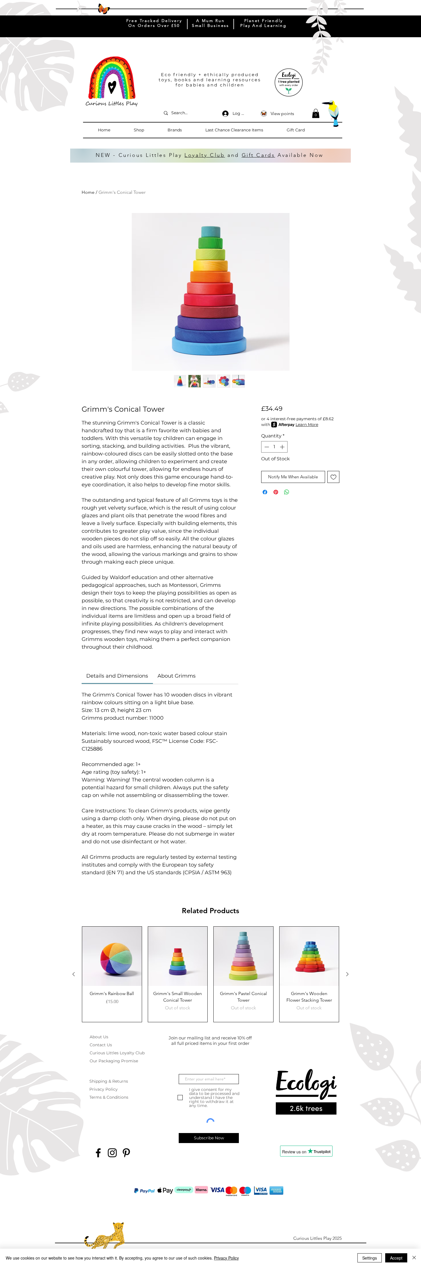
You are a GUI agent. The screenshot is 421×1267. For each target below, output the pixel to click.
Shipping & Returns (108, 1081)
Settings (369, 1258)
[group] (210, 974)
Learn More (307, 424)
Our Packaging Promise (114, 1060)
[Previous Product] (73, 974)
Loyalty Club (204, 155)
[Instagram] (112, 1153)
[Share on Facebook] (264, 492)
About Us (99, 1036)
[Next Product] (347, 974)
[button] (148, 130)
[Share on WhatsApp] (286, 492)
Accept (396, 1258)
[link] (117, 676)
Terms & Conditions (108, 1097)
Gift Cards (258, 155)
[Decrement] (266, 446)
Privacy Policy (103, 1089)
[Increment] (283, 446)
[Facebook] (98, 1153)
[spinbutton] (274, 446)
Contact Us (101, 1044)
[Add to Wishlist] (333, 477)
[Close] (414, 1257)
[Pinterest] (126, 1153)
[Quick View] (112, 956)
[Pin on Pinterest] (275, 492)
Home (88, 192)
